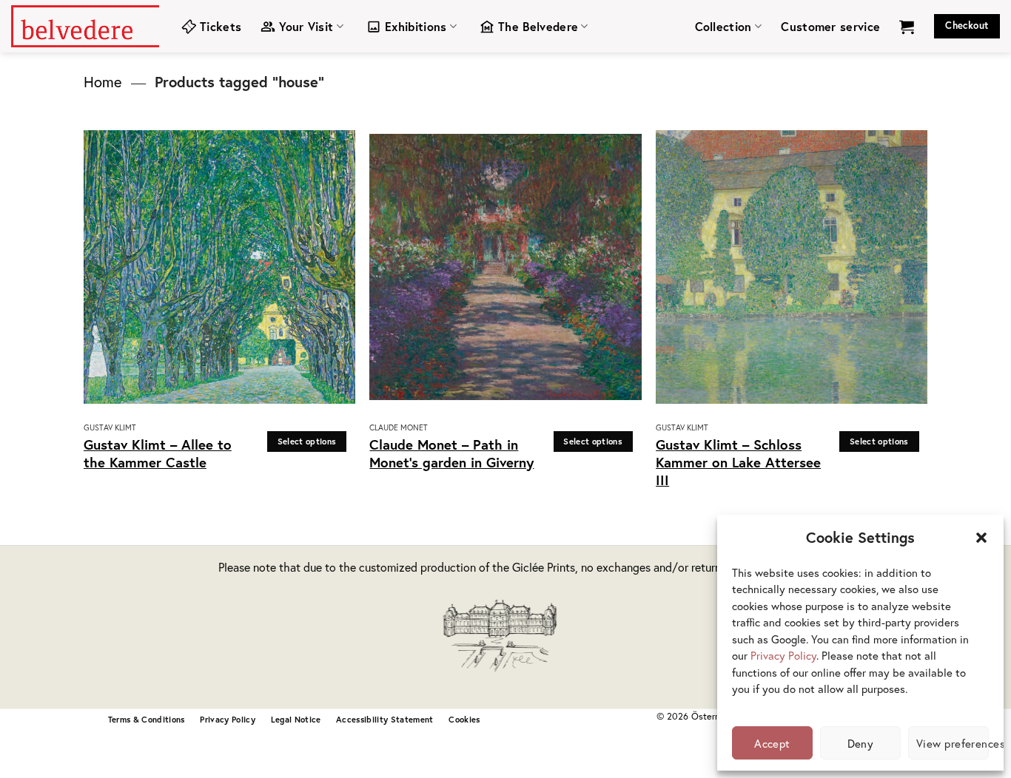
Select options (307, 441)
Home (103, 82)
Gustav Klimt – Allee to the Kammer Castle (158, 453)
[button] (981, 537)
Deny (860, 743)
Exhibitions (416, 26)
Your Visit (306, 26)
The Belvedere (538, 26)
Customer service (830, 26)
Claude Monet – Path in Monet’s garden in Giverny (451, 453)
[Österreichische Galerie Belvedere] (85, 26)
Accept (772, 743)
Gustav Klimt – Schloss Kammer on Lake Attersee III (738, 463)
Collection (723, 26)
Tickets (220, 26)
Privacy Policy (783, 655)
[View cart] (906, 26)
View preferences (952, 743)
